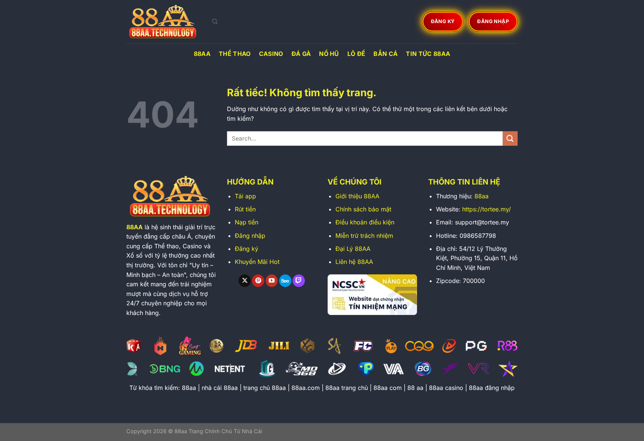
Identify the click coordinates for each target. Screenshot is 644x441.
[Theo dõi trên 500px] (285, 280)
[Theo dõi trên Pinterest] (258, 280)
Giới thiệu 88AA (357, 196)
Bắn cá (385, 53)
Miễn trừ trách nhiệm (364, 235)
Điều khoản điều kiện (364, 222)
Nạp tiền (246, 222)
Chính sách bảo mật (363, 209)
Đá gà (301, 53)
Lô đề (356, 53)
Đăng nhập (250, 235)
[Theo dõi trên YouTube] (272, 280)
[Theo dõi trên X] (245, 280)
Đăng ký (246, 248)
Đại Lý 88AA (352, 248)
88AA (202, 53)
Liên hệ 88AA (354, 261)
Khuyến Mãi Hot (257, 261)
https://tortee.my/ (486, 209)
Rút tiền (245, 209)
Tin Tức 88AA (428, 53)
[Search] (215, 22)
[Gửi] (510, 138)
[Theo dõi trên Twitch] (299, 280)
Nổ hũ (329, 53)
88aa (481, 196)
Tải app (245, 196)
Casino (271, 53)
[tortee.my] (163, 21)
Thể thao (235, 53)
